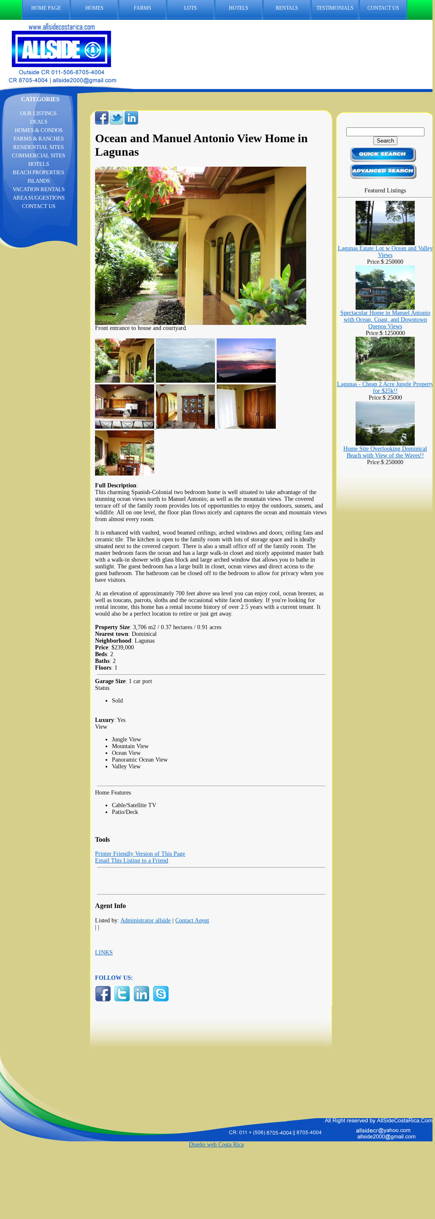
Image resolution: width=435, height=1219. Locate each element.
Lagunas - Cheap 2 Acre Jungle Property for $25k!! (385, 387)
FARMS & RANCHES (39, 138)
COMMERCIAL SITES (38, 155)
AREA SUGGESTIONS (39, 198)
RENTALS (287, 8)
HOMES (94, 8)
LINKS (104, 952)
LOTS (190, 8)
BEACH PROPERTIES (38, 172)
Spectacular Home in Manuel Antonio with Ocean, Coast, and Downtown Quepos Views (385, 320)
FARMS (142, 8)
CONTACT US (383, 8)
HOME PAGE (46, 8)
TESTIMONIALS (334, 8)
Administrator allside (145, 920)
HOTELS (238, 8)
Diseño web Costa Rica (216, 1144)
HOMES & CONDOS (39, 130)
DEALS (38, 122)
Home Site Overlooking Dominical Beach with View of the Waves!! (385, 452)
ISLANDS (38, 181)
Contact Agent (192, 920)
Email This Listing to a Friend (131, 860)
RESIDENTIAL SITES (38, 147)
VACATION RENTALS (39, 189)
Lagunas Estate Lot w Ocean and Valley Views (385, 251)
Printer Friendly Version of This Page (140, 854)
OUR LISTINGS (38, 113)
